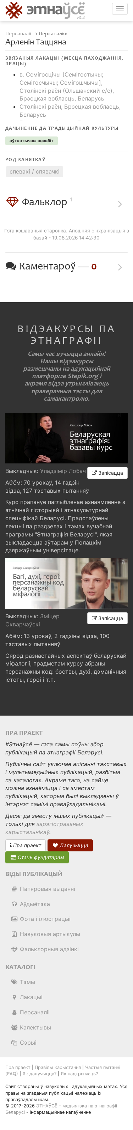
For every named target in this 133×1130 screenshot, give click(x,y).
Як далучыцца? (39, 1073)
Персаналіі (18, 34)
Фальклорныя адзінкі (48, 949)
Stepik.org (82, 376)
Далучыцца (73, 845)
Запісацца (110, 473)
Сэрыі (27, 1042)
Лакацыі (30, 997)
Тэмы (26, 981)
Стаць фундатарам (40, 857)
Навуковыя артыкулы (49, 933)
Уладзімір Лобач (63, 470)
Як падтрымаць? (79, 1073)
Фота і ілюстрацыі (44, 918)
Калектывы (34, 1027)
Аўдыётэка (34, 903)
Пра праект (26, 845)
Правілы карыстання (58, 1067)
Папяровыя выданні (46, 888)
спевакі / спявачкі (35, 171)
